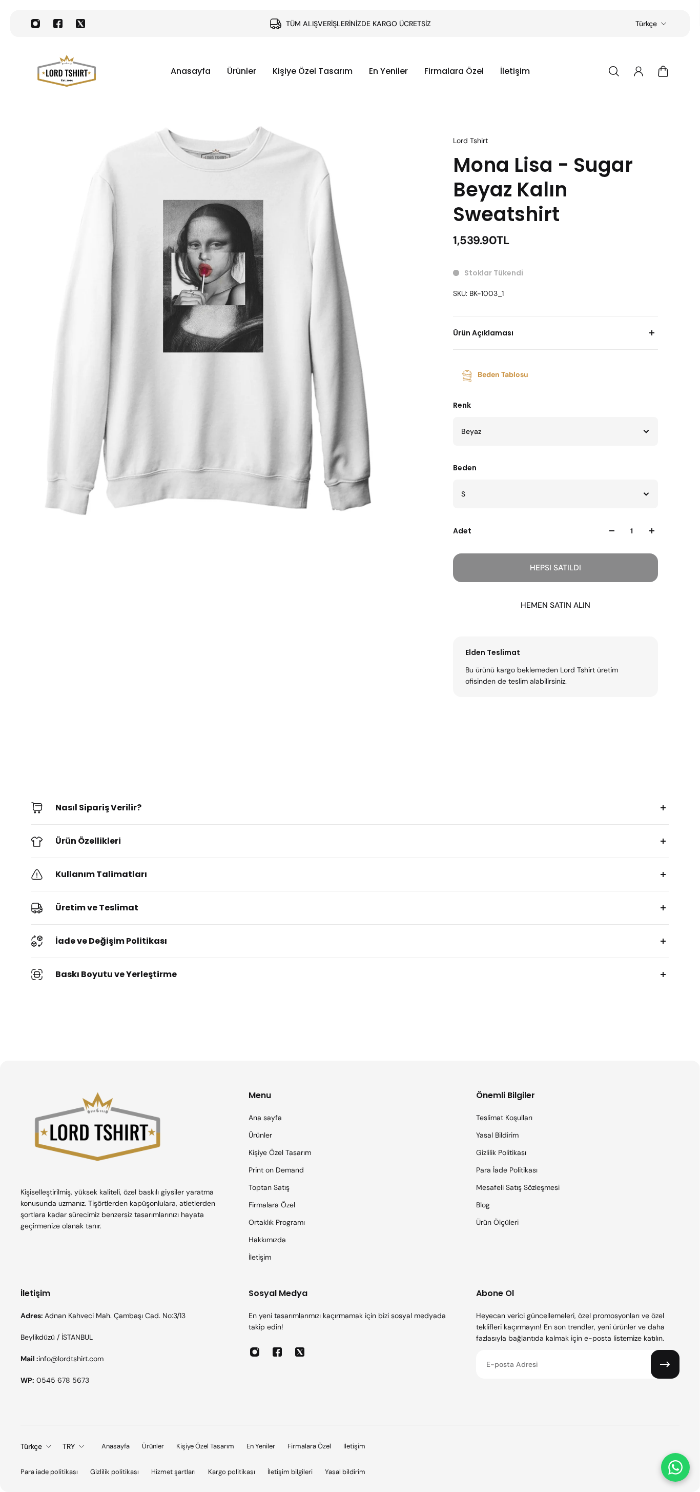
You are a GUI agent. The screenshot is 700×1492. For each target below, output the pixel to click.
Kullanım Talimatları (101, 874)
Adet (462, 531)
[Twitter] (80, 23)
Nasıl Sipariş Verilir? (98, 807)
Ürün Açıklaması (483, 333)
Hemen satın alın (555, 605)
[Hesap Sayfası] (638, 71)
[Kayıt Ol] (665, 1364)
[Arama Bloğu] (614, 71)
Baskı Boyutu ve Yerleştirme (116, 974)
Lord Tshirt (470, 140)
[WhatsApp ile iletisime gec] (675, 1467)
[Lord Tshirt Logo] (66, 71)
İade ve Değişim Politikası (111, 941)
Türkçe (646, 23)
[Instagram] (35, 23)
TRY (69, 1446)
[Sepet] (663, 71)
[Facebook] (58, 23)
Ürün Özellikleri (88, 841)
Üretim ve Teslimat (96, 907)
